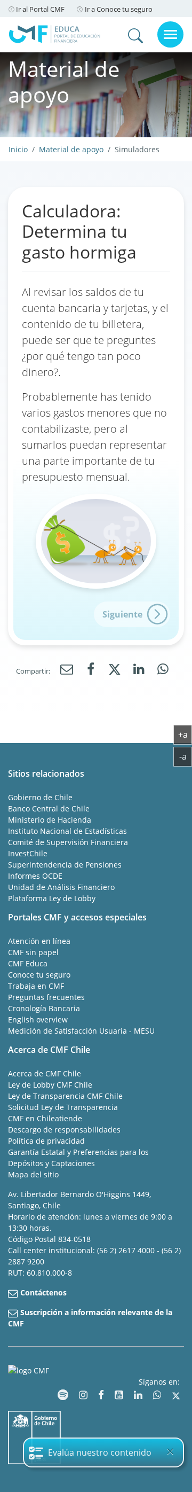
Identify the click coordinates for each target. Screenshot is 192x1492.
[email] (66, 670)
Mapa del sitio (33, 1174)
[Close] (170, 1451)
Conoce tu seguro (39, 975)
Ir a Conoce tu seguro (119, 9)
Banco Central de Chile (49, 808)
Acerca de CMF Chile (44, 1073)
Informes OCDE (35, 876)
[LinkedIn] (138, 670)
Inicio (18, 149)
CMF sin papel (33, 952)
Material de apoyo (71, 149)
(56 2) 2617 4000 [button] (127, 1250)
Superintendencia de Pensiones (65, 865)
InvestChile (27, 853)
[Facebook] (90, 670)
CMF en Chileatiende (45, 1118)
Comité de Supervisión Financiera (68, 842)
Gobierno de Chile (40, 797)
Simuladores (137, 149)
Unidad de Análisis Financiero (61, 887)
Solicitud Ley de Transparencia (63, 1107)
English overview (38, 1019)
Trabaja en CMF (36, 986)
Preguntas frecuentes (46, 997)
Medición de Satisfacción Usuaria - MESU (81, 1031)
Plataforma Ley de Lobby (51, 898)
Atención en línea (39, 941)
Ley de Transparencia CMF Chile (65, 1096)
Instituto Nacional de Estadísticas (67, 831)
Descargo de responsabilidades (64, 1129)
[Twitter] (114, 671)
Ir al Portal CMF (40, 9)
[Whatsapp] (162, 670)
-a (185, 756)
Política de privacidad (46, 1141)
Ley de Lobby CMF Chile (50, 1085)
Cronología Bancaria (44, 1008)
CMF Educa (27, 963)
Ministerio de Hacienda (49, 820)
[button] (132, 614)
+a (185, 734)
